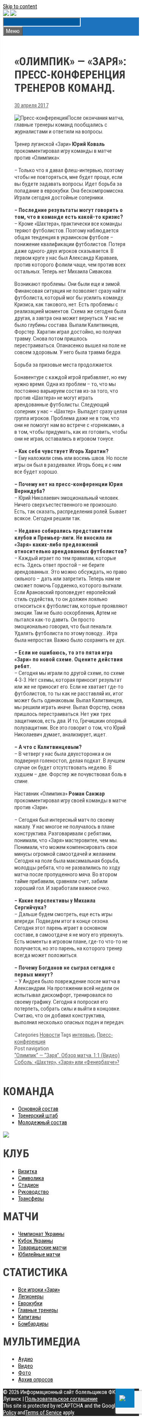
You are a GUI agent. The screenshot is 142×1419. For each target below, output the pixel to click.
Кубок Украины (35, 1240)
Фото (24, 1372)
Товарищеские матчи (42, 1247)
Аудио (25, 1359)
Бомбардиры (33, 1323)
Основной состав (38, 1108)
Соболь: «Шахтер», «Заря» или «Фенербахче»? (66, 1062)
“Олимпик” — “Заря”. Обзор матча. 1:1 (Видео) (67, 1055)
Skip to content (20, 6)
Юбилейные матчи (39, 1254)
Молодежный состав (42, 1122)
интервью (83, 1034)
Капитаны (29, 1317)
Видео (25, 1365)
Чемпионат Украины (41, 1234)
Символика (31, 1178)
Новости (50, 1034)
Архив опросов (35, 1379)
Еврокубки (30, 1303)
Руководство (33, 1191)
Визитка (27, 1171)
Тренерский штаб (38, 1115)
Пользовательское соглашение (61, 1398)
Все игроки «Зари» (39, 1289)
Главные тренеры (38, 1310)
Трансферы (31, 1198)
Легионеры (31, 1296)
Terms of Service (43, 1412)
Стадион (28, 1185)
